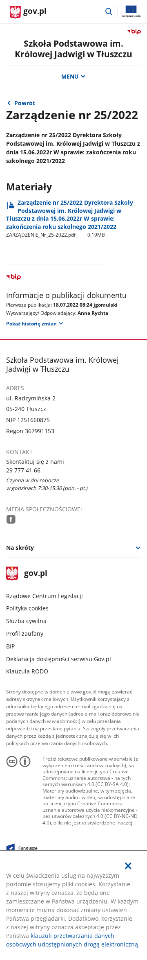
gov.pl (35, 574)
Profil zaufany (24, 633)
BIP (10, 646)
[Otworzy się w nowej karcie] (11, 519)
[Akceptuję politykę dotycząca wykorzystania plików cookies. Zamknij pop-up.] (128, 866)
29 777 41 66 (23, 470)
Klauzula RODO (27, 671)
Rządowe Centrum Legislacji (44, 596)
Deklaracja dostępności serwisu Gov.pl (58, 659)
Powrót (24, 103)
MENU (70, 76)
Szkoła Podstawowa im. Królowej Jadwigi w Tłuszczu (73, 48)
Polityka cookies (27, 608)
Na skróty (20, 547)
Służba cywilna (26, 621)
